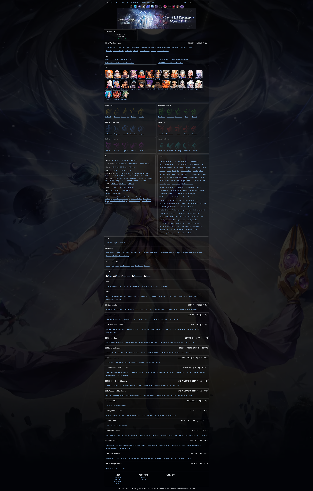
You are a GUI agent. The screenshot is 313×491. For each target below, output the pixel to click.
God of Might (164, 190)
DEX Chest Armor (133, 164)
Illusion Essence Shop (133, 286)
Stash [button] (117, 2)
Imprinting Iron (164, 226)
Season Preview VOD (132, 48)
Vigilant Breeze (156, 362)
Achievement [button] (135, 2)
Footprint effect (172, 296)
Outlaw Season (110, 342)
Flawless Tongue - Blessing (168, 213)
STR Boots (114, 170)
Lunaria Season (110, 309)
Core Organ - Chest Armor (196, 216)
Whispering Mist (180, 187)
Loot (132, 266)
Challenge (147, 266)
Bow (123, 181)
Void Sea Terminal (133, 458)
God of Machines (180, 194)
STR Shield (114, 184)
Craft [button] (127, 2)
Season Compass (201, 168)
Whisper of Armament (170, 458)
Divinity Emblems (186, 171)
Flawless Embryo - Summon (182, 210)
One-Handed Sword (132, 173)
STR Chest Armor (121, 164)
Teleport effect (182, 296)
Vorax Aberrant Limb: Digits (118, 201)
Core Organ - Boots (179, 220)
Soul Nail (153, 51)
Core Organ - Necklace (166, 223)
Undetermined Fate (165, 200)
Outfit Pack (163, 286)
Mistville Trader (175, 395)
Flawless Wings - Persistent (168, 207)
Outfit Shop (145, 286)
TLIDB (106, 2)
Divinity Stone (176, 184)
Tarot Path (141, 362)
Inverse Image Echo (189, 197)
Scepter (136, 175)
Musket (136, 181)
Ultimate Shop (154, 286)
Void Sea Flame (121, 458)
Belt (125, 187)
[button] (185, 2)
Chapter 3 (123, 243)
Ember (169, 171)
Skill (152, 48)
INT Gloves (132, 167)
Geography (126, 276)
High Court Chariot (171, 415)
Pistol (146, 175)
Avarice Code (151, 445)
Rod (130, 175)
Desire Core (176, 174)
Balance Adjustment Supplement (149, 435)
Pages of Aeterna (202, 435)
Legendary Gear (145, 48)
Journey (108, 266)
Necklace (115, 187)
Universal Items (178, 168)
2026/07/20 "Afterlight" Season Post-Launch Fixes (173, 59)
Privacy (143, 477)
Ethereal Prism (116, 194)
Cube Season (110, 445)
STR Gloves (115, 167)
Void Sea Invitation (165, 174)
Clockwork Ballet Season (113, 385)
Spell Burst (159, 445)
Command (167, 445)
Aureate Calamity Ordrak (183, 372)
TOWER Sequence (144, 342)
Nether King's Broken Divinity (115, 51)
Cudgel (118, 181)
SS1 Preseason (110, 425)
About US (143, 479)
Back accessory (145, 296)
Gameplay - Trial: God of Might (170, 253)
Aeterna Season (110, 435)
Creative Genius (189, 329)
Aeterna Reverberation (167, 187)
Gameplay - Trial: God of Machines (191, 253)
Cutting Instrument (193, 223)
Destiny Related (177, 197)
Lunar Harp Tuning (171, 309)
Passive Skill (194, 161)
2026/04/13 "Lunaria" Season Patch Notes (170, 63)
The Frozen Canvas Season (114, 372)
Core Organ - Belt (180, 223)
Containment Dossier (147, 329)
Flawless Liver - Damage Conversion (188, 213)
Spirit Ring (131, 187)
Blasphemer (175, 352)
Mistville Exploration (163, 395)
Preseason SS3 (110, 405)
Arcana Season (110, 362)
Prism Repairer (191, 203)
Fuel (178, 171)
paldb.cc (117, 483)
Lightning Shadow (186, 395)
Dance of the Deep (163, 51)
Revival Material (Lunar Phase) (169, 229)
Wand (126, 175)
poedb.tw (118, 477)
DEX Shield (122, 184)
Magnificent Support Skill (183, 164)
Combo (197, 329)
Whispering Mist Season (113, 395)
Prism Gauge (173, 203)
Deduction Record (149, 395)
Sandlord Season (111, 352)
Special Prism (164, 203)
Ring (120, 187)
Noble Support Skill (198, 164)
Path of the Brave (135, 253)
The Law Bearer (176, 445)
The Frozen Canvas (165, 197)
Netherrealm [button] (146, 2)
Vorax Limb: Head (116, 197)
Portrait (118, 299)
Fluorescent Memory (166, 161)
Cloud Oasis (143, 352)
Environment (138, 276)
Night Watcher (166, 48)
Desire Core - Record (112, 448)
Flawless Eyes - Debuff (166, 210)
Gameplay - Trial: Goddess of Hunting (117, 256)
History (148, 276)
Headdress (136, 296)
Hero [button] (111, 2)
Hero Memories (115, 190)
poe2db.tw (117, 481)
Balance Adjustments (131, 435)
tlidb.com (118, 479)
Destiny (108, 194)
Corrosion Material (188, 177)
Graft (150, 319)
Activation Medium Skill (167, 164)
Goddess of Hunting (175, 190)
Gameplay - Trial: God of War (151, 253)
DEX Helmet (124, 160)
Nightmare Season (111, 415)
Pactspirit (158, 48)
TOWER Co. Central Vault (175, 342)
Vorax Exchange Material (183, 226)
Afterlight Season (111, 48)
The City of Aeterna (187, 184)
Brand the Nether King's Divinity (182, 48)
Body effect (162, 296)
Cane (141, 175)
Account (108, 286)
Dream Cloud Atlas (158, 415)
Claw (117, 173)
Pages (110, 276)
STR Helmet (115, 160)
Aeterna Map (179, 435)
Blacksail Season (111, 458)
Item (155, 309)
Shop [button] (153, 2)
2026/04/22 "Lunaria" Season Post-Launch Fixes (119, 63)
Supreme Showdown (198, 372)
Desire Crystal (186, 445)
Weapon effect (193, 296)
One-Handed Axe (117, 175)
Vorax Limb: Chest (129, 197)
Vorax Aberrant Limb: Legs (121, 199)
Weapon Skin (118, 296)
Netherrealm (110, 253)
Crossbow (129, 181)
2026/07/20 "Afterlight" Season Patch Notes (118, 59)
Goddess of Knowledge (190, 190)
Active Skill (177, 161)
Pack (124, 286)
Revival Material (197, 226)
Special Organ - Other (166, 216)
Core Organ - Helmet (180, 216)
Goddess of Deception (166, 194)
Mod (186, 200)
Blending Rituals (153, 352)
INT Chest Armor (145, 164)
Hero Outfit (109, 296)
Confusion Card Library (122, 253)
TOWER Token (190, 187)
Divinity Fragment (165, 184)
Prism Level (181, 203)
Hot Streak (154, 342)
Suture (172, 226)
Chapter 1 (109, 243)
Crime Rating (163, 342)
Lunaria (198, 187)
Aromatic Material (178, 200)
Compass (187, 168)
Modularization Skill (166, 168)
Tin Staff (111, 181)
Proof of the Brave (175, 177)
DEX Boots (122, 170)
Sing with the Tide (122, 376)
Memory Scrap (199, 177)
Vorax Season (110, 319)
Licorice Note (182, 309)
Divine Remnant (144, 51)
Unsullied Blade (189, 342)
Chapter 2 (116, 243)
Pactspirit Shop (116, 286)
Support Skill (185, 161)
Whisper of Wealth (156, 458)
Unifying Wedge (191, 181)
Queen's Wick (185, 174)
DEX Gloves (123, 167)
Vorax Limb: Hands (142, 197)
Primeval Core (164, 177)
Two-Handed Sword (121, 179)
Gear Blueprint (190, 194)
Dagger (122, 173)
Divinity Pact (201, 181)
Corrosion (122, 468)
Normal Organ (201, 203)
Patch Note (121, 48)
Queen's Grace (195, 174)
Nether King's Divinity (131, 51)
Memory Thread (164, 181)
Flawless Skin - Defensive (185, 207)
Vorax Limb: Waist (134, 201)
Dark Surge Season (112, 468)
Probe (193, 168)
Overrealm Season (111, 329)
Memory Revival (192, 309)
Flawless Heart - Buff (199, 210)
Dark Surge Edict (198, 171)
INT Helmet (133, 160)
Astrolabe (162, 171)
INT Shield (131, 184)
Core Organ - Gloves (166, 220)
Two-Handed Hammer (136, 179)
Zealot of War (171, 385)
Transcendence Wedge (178, 181)
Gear (117, 266)
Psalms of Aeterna (189, 435)
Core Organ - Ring (192, 220)
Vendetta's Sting (143, 319)
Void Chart (180, 385)
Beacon (203, 174)
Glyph (118, 276)
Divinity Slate (126, 190)
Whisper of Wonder (185, 458)
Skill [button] (122, 2)
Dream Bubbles (147, 415)
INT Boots (130, 170)
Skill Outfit (155, 296)
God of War (202, 190)
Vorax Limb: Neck (136, 199)
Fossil (174, 171)
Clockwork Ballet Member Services (155, 385)
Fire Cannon (143, 181)
